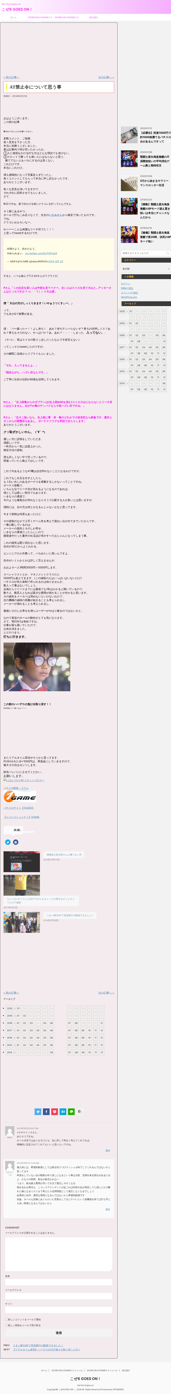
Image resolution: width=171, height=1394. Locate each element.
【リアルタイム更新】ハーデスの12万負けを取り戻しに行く (46, 1349)
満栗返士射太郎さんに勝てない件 (64, 854)
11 (96, 1030)
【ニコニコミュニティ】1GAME (21, 817)
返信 (108, 1150)
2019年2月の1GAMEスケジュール (67, 18)
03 (31, 1023)
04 (38, 1030)
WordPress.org (129, 297)
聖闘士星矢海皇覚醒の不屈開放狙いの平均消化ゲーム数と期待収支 (154, 161)
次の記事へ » (106, 77)
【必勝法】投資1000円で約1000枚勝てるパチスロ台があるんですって (155, 137)
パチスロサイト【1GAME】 (19, 807)
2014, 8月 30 (55, 261)
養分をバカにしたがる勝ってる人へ (18, 131)
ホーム (13, 17)
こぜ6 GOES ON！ (17, 9)
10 (89, 1030)
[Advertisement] (29, 48)
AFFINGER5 (118, 1389)
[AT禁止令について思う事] (63, 1111)
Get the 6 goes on (85, 1385)
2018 (9, 1023)
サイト (8, 1303)
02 (24, 1015)
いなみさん (55, 215)
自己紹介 (93, 17)
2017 (9, 1030)
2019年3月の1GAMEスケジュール (40, 18)
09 (82, 1030)
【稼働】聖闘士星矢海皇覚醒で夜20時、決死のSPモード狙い (155, 237)
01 (18, 1008)
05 (44, 1023)
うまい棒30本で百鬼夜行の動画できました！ (70, 915)
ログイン (125, 283)
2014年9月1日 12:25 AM (28, 1163)
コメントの (129, 292)
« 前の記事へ (11, 77)
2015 (9, 1045)
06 (51, 1023)
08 (76, 1023)
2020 (9, 1008)
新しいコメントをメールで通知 (24, 1319)
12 (102, 1023)
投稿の (127, 288)
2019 (9, 1015)
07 (69, 1023)
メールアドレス (13, 1289)
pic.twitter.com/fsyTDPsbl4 (41, 253)
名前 (7, 1276)
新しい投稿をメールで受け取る (24, 1325)
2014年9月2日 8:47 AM (27, 1128)
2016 (9, 1037)
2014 (9, 1052)
